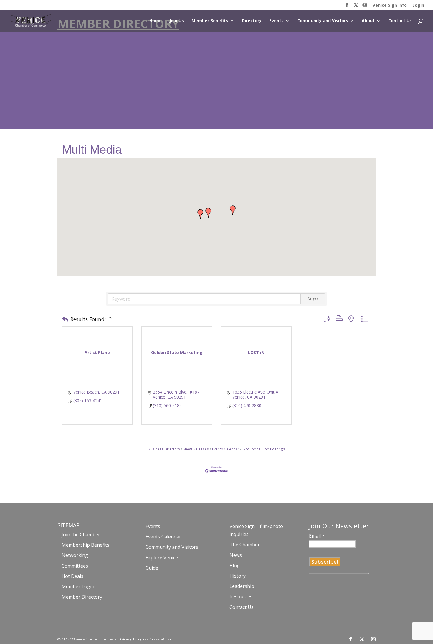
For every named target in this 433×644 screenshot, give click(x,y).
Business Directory (164, 449)
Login (418, 5)
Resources (240, 596)
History (237, 576)
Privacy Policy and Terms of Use (145, 639)
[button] (233, 210)
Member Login (78, 586)
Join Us (176, 21)
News (235, 555)
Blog (234, 565)
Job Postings (274, 449)
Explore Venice (162, 557)
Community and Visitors (322, 21)
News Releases (196, 449)
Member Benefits (209, 21)
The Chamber (244, 544)
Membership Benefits (85, 545)
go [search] (315, 298)
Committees (75, 566)
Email (317, 535)
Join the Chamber (81, 534)
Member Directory (82, 597)
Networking (75, 555)
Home (155, 21)
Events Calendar (225, 449)
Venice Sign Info (390, 5)
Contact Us (400, 21)
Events (276, 21)
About (368, 21)
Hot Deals (72, 576)
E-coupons (251, 449)
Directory (252, 21)
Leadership (241, 586)
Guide (152, 568)
